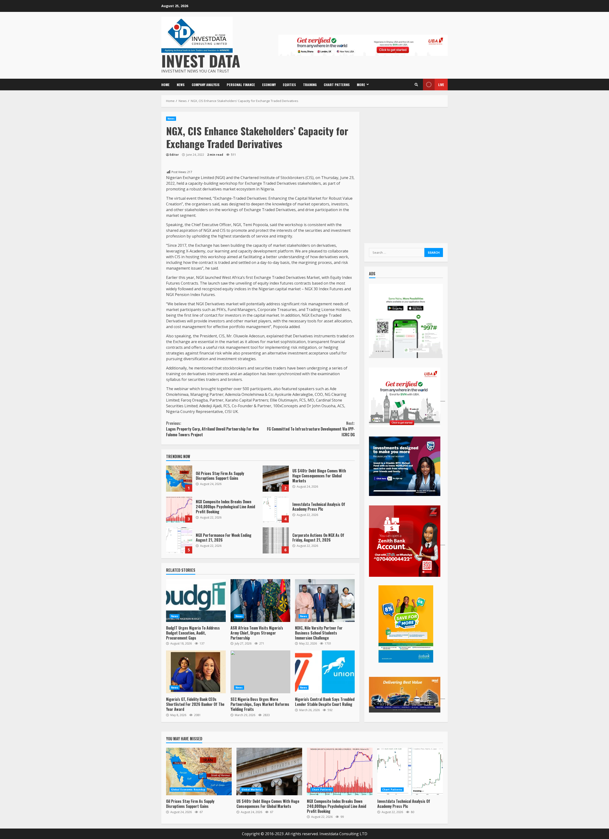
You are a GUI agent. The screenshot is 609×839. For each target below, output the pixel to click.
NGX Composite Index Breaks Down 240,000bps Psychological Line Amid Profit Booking (179, 509)
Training (310, 84)
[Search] (416, 84)
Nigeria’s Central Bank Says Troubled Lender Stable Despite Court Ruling (325, 671)
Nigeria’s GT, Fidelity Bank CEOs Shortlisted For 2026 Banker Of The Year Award (196, 671)
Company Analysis (206, 84)
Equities (289, 84)
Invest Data (200, 60)
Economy (269, 84)
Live (441, 84)
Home (165, 84)
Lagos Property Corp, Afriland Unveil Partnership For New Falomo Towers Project (212, 428)
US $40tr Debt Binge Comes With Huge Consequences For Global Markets (276, 479)
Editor (174, 155)
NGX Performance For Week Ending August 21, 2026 (179, 540)
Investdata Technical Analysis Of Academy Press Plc (276, 509)
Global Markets (251, 789)
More (361, 84)
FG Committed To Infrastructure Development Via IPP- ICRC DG (310, 428)
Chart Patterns (337, 84)
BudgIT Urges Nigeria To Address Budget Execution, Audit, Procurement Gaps (196, 600)
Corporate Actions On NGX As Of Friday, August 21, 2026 (276, 540)
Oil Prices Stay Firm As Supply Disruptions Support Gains (179, 479)
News (181, 84)
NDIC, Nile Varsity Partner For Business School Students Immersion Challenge (325, 600)
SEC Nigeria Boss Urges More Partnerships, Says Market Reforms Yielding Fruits (260, 671)
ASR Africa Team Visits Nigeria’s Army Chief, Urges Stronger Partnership (260, 600)
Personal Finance (241, 84)
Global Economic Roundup (188, 789)
